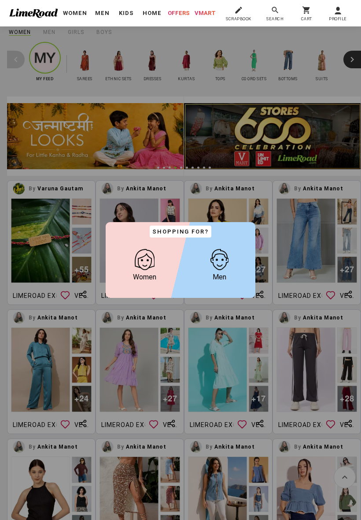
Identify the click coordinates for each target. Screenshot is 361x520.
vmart (205, 13)
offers (179, 13)
